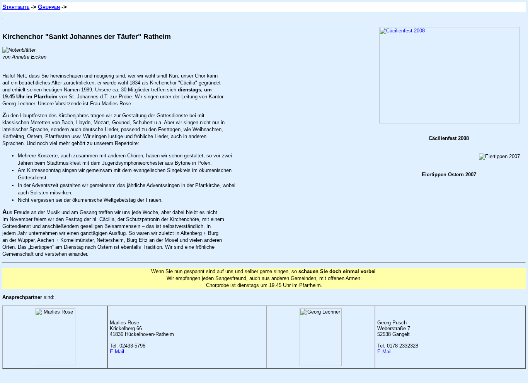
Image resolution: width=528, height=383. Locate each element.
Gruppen (49, 6)
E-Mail (117, 351)
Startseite (15, 6)
